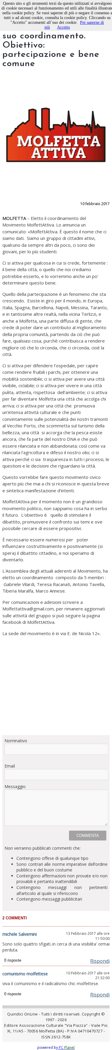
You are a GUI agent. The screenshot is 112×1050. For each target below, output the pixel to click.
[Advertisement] (56, 685)
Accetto (63, 27)
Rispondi (100, 961)
